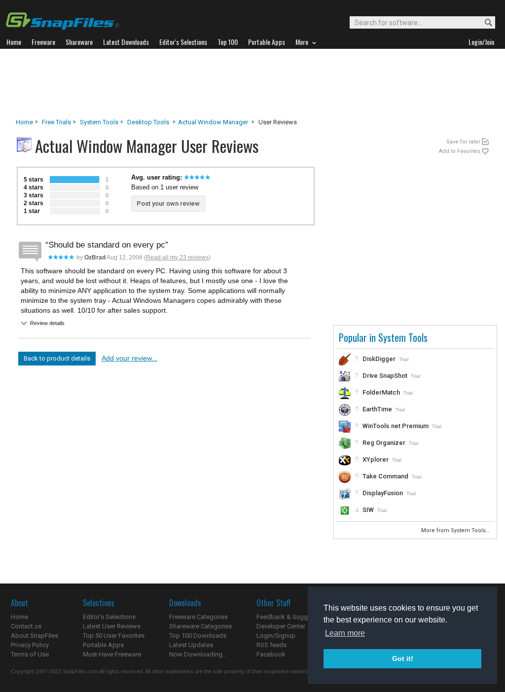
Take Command (385, 476)
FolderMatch (381, 392)
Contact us (26, 626)
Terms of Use (30, 654)
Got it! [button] (402, 658)
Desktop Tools (148, 122)
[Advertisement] (252, 83)
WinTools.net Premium (395, 426)
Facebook (271, 654)
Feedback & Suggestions (292, 616)
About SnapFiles (34, 635)
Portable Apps (103, 645)
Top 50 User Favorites (113, 635)
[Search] (484, 23)
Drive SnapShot (384, 375)
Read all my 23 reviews (177, 257)
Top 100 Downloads (197, 635)
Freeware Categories (198, 616)
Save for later (463, 142)
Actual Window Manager (213, 122)
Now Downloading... (198, 654)
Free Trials (56, 122)
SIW (368, 509)
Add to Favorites (459, 151)
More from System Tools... (456, 530)
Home (24, 122)
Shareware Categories (200, 626)
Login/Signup (275, 635)
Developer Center (280, 626)
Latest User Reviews (112, 626)
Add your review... (129, 358)
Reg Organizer (383, 442)
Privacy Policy (30, 645)
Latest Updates (191, 645)
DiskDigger (379, 359)
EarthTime (377, 409)
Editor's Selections (109, 616)
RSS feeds (271, 645)
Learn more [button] (345, 633)
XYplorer (375, 459)
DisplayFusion (382, 493)
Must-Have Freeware (112, 654)
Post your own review (168, 203)
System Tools (99, 122)
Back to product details (57, 358)
